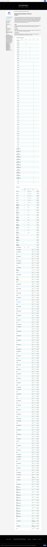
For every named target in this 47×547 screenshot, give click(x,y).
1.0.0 (18, 183)
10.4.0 (18, 111)
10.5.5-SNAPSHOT (18, 326)
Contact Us (39, 539)
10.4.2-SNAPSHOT (18, 378)
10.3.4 (17, 398)
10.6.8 (18, 73)
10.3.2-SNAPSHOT (18, 409)
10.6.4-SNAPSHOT (18, 306)
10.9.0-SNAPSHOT (18, 249)
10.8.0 (17, 258)
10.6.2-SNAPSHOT (18, 315)
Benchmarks (29, 539)
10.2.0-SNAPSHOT (18, 454)
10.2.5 (17, 427)
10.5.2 (18, 93)
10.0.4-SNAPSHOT (18, 474)
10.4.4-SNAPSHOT (18, 369)
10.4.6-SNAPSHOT (18, 360)
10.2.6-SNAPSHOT (18, 425)
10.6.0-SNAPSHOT (18, 324)
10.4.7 (18, 98)
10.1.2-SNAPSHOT (18, 463)
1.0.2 (16, 518)
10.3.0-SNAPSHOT (18, 418)
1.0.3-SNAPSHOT (18, 484)
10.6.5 (18, 78)
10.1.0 (18, 144)
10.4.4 (18, 104)
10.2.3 (18, 131)
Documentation (34, 539)
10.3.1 (18, 122)
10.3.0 (18, 124)
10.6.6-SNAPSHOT (18, 297)
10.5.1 (17, 342)
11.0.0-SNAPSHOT (18, 247)
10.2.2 (18, 135)
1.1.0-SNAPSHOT (18, 477)
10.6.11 (18, 67)
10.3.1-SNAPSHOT (18, 414)
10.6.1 (17, 317)
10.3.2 (18, 120)
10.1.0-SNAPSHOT (18, 472)
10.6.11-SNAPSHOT (18, 274)
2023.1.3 (17, 195)
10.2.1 (18, 137)
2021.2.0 (17, 222)
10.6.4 (18, 80)
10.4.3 (17, 371)
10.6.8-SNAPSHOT (18, 288)
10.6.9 (18, 71)
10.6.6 (18, 76)
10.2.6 (18, 126)
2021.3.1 (18, 51)
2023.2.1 (17, 193)
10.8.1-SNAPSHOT (18, 256)
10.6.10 (18, 69)
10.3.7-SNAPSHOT (18, 389)
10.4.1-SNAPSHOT (18, 382)
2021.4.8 (18, 49)
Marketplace (16, 11)
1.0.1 (18, 181)
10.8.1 (18, 62)
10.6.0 (18, 87)
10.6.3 (18, 82)
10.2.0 (17, 452)
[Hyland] (8, 539)
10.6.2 (17, 313)
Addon (6, 27)
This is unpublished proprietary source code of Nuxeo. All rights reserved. (9, 32)
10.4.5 (18, 102)
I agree (45, 545)
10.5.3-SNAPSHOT (18, 335)
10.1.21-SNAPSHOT (18, 456)
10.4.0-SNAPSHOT (18, 387)
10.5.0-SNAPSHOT (18, 349)
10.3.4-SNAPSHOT (18, 400)
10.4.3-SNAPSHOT (18, 373)
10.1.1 (18, 142)
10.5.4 (18, 89)
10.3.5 (18, 115)
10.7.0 (17, 265)
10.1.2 (18, 140)
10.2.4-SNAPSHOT (18, 434)
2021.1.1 (18, 56)
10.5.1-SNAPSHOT (18, 344)
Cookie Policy (34, 545)
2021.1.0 (18, 58)
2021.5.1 (18, 47)
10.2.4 (18, 129)
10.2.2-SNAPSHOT (18, 445)
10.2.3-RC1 (18, 133)
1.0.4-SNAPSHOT (18, 479)
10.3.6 (18, 113)
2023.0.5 (18, 45)
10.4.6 (18, 100)
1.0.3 (18, 146)
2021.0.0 (18, 60)
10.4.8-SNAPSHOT (18, 351)
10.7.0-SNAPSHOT (18, 267)
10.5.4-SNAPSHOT (18, 331)
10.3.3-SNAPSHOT (18, 405)
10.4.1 (18, 109)
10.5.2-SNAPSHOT (18, 340)
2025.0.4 (18, 40)
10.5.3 (18, 91)
